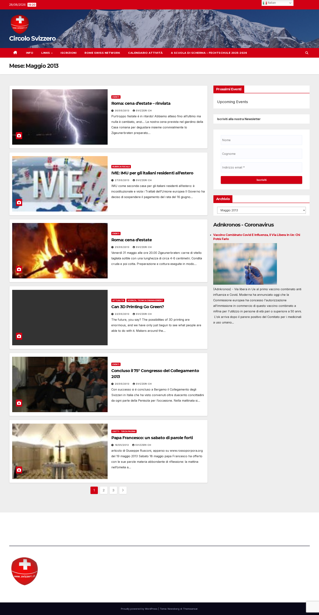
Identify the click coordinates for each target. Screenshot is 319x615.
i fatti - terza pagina (124, 431)
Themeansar (190, 608)
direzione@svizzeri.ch (106, 522)
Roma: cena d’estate (131, 239)
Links (46, 52)
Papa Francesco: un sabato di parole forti (152, 437)
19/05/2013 (122, 445)
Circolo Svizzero (32, 38)
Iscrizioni (68, 52)
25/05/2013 (122, 247)
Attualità (118, 300)
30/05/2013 (122, 110)
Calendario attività (145, 52)
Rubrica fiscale (121, 167)
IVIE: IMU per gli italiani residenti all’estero (152, 173)
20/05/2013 (122, 383)
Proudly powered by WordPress (139, 608)
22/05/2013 (122, 314)
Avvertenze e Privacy (177, 522)
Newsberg (173, 608)
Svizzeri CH (144, 110)
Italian (271, 2)
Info (29, 52)
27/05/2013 (122, 180)
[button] (306, 53)
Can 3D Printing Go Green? (137, 306)
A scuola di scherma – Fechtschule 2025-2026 (209, 52)
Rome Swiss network (102, 52)
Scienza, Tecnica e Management (145, 300)
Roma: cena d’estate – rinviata (140, 103)
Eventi (115, 97)
